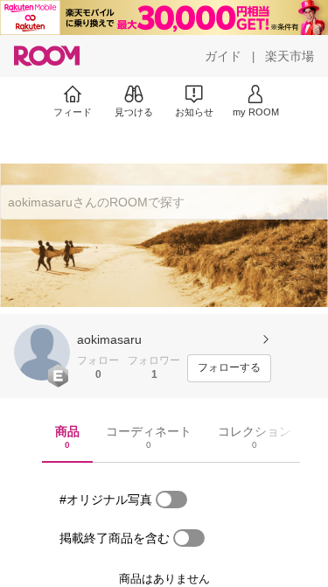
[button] (42, 353)
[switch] (171, 499)
